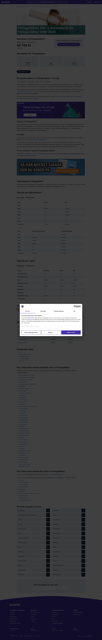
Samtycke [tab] (27, 311)
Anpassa (50, 332)
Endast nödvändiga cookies (31, 332)
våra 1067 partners (29, 317)
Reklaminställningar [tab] (59, 311)
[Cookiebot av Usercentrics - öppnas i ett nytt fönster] (75, 307)
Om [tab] (74, 311)
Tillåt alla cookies (71, 332)
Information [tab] (43, 311)
